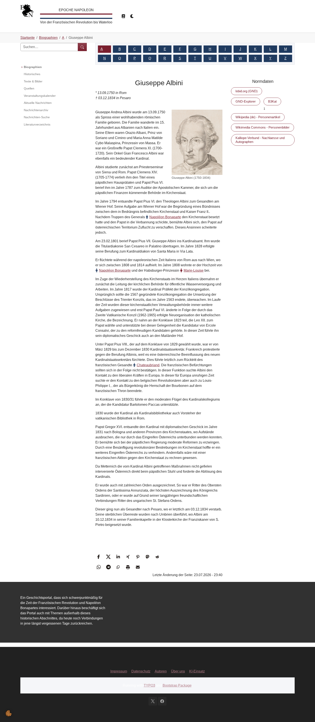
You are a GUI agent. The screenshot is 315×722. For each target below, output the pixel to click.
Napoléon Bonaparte (165, 217)
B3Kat (272, 101)
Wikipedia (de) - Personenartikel (258, 117)
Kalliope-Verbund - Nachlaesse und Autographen (260, 140)
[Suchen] (82, 47)
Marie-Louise (194, 270)
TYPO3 (149, 685)
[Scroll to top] (305, 712)
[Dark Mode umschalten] (132, 16)
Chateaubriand (148, 365)
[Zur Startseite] (26, 12)
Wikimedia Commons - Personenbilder (263, 127)
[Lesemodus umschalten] (123, 16)
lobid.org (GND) (247, 91)
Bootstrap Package (177, 685)
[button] (99, 557)
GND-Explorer (246, 101)
